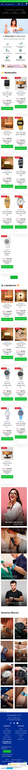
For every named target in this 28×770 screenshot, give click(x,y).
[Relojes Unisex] (14, 540)
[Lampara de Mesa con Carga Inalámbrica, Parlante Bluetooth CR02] (7, 123)
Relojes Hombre (7, 731)
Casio (7, 91)
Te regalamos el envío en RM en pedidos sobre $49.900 (14, 1)
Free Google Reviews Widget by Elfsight (14, 767)
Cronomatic (7, 170)
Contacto (21, 735)
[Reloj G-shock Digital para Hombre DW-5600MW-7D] (7, 241)
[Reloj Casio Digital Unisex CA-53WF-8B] (7, 83)
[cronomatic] (9, 4)
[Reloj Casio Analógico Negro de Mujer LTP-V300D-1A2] (7, 374)
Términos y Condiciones (21, 733)
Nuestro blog (21, 739)
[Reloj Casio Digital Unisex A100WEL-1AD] (21, 163)
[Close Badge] (20, 763)
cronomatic (21, 91)
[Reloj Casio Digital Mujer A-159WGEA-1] (21, 123)
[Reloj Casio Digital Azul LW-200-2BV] (21, 413)
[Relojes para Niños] (14, 567)
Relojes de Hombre (14, 603)
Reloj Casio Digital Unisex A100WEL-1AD (21, 173)
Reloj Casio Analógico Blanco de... (7, 425)
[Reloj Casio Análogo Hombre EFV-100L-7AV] (21, 202)
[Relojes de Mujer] (14, 506)
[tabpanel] (14, 20)
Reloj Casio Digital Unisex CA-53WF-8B (7, 94)
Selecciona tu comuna (19, 4)
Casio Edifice (21, 209)
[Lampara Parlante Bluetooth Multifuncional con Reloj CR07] (21, 334)
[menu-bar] (2, 4)
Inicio (7, 728)
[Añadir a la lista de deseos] (3, 112)
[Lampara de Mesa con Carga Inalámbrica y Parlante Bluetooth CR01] (21, 83)
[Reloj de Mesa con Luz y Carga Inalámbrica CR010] (21, 296)
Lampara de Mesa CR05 (7, 173)
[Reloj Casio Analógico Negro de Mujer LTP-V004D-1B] (21, 374)
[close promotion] (27, 1)
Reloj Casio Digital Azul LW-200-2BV (21, 424)
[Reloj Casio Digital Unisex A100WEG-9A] (7, 202)
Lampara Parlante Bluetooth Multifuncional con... (21, 345)
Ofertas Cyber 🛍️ (7, 739)
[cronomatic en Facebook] (10, 723)
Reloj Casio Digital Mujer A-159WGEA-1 (21, 134)
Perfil (20, 737)
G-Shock (7, 249)
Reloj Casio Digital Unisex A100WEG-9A (7, 213)
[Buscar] (22, 4)
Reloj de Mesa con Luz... (21, 305)
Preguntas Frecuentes (21, 731)
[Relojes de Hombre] (14, 593)
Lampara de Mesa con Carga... (20, 94)
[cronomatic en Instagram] (14, 723)
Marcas (7, 735)
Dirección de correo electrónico (6, 747)
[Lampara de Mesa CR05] (7, 163)
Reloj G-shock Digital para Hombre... (7, 253)
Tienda (21, 728)
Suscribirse (7, 751)
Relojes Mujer (7, 733)
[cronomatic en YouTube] (17, 723)
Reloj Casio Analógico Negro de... (7, 385)
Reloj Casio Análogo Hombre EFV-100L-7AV (21, 213)
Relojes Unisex (8, 550)
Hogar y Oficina (7, 737)
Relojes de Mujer (14, 522)
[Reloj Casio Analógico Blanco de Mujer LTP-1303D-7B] (7, 413)
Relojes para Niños (9, 576)
